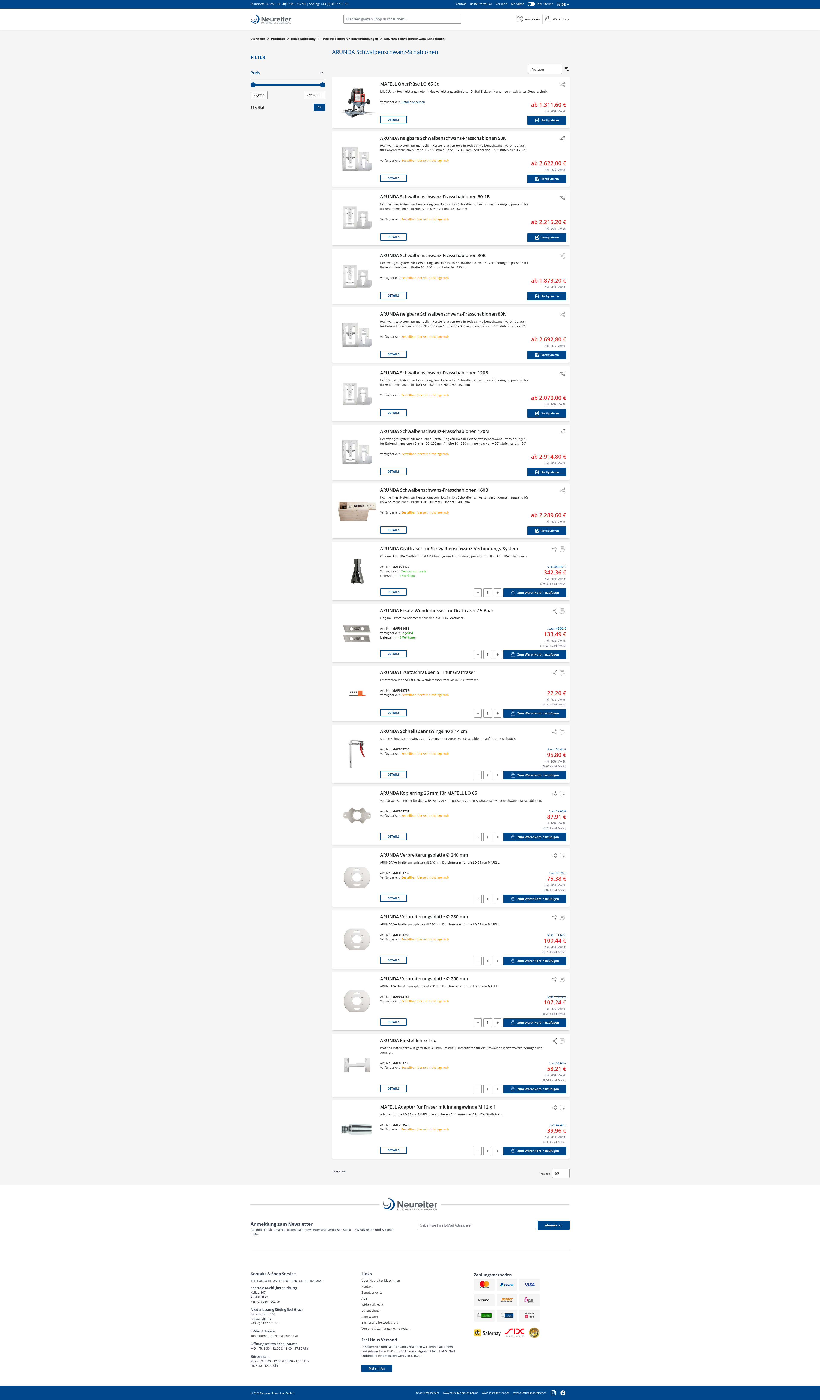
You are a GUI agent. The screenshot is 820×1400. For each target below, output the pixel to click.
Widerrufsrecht (372, 1304)
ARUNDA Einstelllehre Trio (408, 1040)
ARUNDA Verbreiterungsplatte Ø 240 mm (424, 855)
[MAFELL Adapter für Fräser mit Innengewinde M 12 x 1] (357, 1129)
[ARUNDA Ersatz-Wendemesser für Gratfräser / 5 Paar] (357, 633)
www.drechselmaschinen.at (529, 1393)
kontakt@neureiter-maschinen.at (274, 1336)
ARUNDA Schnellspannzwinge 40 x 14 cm (423, 731)
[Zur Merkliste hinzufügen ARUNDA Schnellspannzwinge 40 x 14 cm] (562, 732)
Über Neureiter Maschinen (380, 1280)
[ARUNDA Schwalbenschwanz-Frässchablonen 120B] (357, 393)
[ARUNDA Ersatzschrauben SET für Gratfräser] (357, 693)
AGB (364, 1298)
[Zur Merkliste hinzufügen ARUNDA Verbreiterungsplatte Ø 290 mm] (562, 979)
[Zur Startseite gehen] (271, 19)
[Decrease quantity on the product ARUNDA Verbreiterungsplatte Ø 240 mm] (478, 899)
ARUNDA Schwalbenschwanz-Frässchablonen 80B (433, 255)
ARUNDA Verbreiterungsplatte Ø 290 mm (424, 979)
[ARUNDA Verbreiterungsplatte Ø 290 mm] (357, 1001)
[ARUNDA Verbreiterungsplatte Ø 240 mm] (357, 877)
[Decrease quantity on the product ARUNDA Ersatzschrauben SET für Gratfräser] (478, 713)
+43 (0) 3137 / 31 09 (334, 4)
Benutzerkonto (371, 1292)
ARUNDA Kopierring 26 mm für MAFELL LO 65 (428, 793)
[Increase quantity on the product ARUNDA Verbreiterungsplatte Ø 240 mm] (497, 899)
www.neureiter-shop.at (495, 1393)
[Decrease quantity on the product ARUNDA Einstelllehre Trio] (478, 1089)
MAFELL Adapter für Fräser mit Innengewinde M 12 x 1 (438, 1107)
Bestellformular (481, 4)
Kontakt (461, 4)
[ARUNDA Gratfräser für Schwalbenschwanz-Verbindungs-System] (357, 571)
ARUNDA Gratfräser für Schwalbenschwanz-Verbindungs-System (449, 549)
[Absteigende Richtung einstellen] (567, 69)
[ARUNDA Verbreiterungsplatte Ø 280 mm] (357, 939)
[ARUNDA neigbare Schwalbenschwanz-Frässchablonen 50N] (357, 159)
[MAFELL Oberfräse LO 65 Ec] (357, 103)
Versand (501, 4)
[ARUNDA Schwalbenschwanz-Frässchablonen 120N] (357, 452)
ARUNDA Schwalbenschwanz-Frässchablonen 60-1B (435, 197)
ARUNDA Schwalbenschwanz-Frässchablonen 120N (434, 431)
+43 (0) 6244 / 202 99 (291, 4)
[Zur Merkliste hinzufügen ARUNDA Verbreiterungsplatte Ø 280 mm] (562, 917)
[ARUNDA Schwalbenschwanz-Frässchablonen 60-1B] (357, 217)
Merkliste (517, 4)
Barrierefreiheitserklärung (380, 1322)
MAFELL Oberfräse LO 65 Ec (409, 84)
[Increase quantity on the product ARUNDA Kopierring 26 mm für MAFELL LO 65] (497, 837)
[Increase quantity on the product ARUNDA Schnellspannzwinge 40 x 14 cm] (497, 775)
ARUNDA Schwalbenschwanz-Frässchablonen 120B (434, 373)
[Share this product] (562, 84)
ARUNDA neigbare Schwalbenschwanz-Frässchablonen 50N (443, 138)
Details (393, 120)
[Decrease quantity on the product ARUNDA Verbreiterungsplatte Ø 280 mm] (478, 961)
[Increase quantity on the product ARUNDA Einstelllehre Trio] (497, 1089)
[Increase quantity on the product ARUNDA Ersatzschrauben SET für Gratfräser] (497, 713)
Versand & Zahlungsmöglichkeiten (386, 1328)
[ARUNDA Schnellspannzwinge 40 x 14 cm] (357, 754)
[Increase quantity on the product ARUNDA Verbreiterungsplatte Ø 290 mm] (497, 1022)
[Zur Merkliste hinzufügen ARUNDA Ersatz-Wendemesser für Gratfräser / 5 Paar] (562, 611)
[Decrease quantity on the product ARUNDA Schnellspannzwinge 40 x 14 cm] (478, 775)
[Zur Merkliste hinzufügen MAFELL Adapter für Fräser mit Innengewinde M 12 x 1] (562, 1107)
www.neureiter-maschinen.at (460, 1393)
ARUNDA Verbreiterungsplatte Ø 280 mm (424, 917)
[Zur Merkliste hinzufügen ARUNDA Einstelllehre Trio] (562, 1041)
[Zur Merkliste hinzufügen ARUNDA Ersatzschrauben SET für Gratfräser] (562, 673)
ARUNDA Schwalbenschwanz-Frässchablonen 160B (434, 490)
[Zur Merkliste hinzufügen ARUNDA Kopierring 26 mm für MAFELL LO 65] (562, 793)
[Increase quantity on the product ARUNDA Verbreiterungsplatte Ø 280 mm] (497, 961)
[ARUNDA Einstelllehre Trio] (357, 1065)
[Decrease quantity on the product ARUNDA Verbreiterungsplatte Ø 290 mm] (478, 1022)
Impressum (369, 1316)
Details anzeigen (413, 102)
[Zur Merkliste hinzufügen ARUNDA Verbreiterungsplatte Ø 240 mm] (562, 855)
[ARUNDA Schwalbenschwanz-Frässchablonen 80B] (357, 276)
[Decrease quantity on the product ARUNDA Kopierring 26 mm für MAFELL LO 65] (478, 837)
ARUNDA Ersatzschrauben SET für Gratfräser (427, 672)
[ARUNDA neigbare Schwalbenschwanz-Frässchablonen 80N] (357, 335)
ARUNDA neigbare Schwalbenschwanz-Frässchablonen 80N (443, 314)
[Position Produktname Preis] (545, 69)
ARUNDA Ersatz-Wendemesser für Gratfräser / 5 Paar (437, 610)
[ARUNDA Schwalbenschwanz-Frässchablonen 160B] (357, 511)
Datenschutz (370, 1310)
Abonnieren (553, 1225)
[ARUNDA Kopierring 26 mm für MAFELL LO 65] (357, 815)
